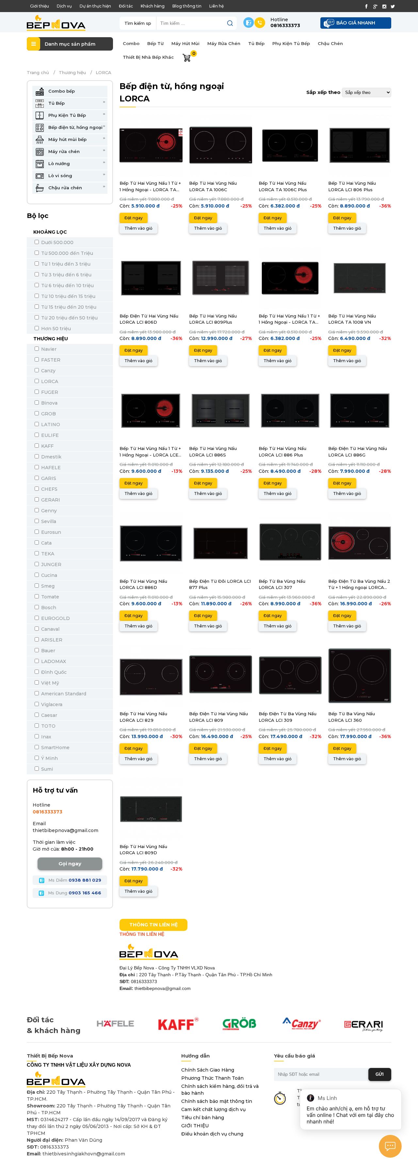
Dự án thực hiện (95, 6)
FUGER (49, 392)
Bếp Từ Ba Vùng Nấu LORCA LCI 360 (351, 717)
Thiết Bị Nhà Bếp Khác (148, 57)
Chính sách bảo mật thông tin (216, 1101)
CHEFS (48, 489)
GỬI (380, 1074)
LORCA (49, 381)
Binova (48, 403)
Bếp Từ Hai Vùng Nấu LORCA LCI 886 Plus (282, 451)
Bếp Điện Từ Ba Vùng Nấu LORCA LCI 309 (287, 717)
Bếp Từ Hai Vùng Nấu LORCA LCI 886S (213, 451)
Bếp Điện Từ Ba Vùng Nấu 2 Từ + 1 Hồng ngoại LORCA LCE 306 (359, 585)
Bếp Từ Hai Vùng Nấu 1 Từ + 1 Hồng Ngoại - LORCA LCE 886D (150, 452)
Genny (48, 511)
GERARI (50, 500)
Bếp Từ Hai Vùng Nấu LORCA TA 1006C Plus (283, 186)
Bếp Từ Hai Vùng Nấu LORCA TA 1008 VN (352, 319)
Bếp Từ (155, 43)
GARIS (48, 478)
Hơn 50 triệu (55, 329)
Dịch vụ (64, 6)
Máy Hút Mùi (185, 43)
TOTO (48, 726)
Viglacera (51, 704)
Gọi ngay (69, 863)
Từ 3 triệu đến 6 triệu (65, 275)
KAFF (47, 446)
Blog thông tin (186, 6)
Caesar (48, 715)
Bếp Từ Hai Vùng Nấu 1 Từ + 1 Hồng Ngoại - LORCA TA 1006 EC (150, 186)
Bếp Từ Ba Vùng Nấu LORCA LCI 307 (282, 584)
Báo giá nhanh (355, 23)
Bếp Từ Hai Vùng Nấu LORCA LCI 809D (143, 850)
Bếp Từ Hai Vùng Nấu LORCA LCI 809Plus (213, 319)
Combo (131, 43)
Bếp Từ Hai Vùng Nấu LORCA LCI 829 (143, 717)
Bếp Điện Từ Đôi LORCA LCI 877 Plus (220, 584)
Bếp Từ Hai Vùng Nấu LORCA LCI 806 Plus (352, 186)
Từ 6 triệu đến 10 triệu (67, 285)
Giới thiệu (39, 6)
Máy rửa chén (63, 151)
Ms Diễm (74, 880)
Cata (46, 543)
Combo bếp (61, 91)
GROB (48, 414)
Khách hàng (153, 6)
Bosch (48, 607)
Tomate (49, 597)
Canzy (48, 371)
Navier (48, 349)
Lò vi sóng (59, 175)
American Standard (63, 694)
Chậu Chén (330, 43)
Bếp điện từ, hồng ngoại (75, 127)
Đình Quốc (53, 672)
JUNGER (50, 564)
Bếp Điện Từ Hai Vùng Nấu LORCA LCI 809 (218, 717)
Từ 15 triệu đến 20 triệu (68, 307)
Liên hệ (216, 6)
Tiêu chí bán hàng (202, 1117)
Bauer (47, 651)
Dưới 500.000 (56, 242)
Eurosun (50, 532)
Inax (45, 737)
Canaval (49, 629)
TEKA (47, 554)
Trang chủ (38, 72)
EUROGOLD (55, 618)
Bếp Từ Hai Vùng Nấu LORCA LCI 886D (143, 584)
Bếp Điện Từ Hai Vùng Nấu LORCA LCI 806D (149, 319)
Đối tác (126, 6)
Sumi (46, 769)
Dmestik (50, 457)
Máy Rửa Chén (223, 43)
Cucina (48, 575)
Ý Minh (49, 758)
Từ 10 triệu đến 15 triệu (67, 296)
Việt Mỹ (49, 683)
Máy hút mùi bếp (67, 139)
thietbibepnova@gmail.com (65, 830)
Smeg (47, 586)
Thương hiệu (72, 72)
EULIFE (49, 435)
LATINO (50, 424)
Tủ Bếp (256, 43)
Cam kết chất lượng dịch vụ (213, 1109)
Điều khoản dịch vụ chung (212, 1134)
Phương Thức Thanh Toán (212, 1078)
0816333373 (47, 812)
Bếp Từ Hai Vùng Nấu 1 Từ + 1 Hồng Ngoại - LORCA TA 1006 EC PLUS (289, 319)
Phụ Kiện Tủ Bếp (291, 43)
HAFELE (50, 468)
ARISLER (51, 640)
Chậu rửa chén (64, 187)
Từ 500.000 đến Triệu (66, 253)
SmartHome (55, 747)
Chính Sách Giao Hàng (207, 1070)
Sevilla (48, 521)
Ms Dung (74, 892)
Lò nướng (58, 163)
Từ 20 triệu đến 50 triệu (69, 318)
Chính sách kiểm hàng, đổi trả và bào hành (220, 1089)
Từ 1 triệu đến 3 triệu (65, 264)
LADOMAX (53, 661)
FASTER (50, 360)
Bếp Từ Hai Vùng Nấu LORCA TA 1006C (213, 186)
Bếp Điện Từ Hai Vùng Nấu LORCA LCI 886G (357, 451)
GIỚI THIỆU (195, 1126)
